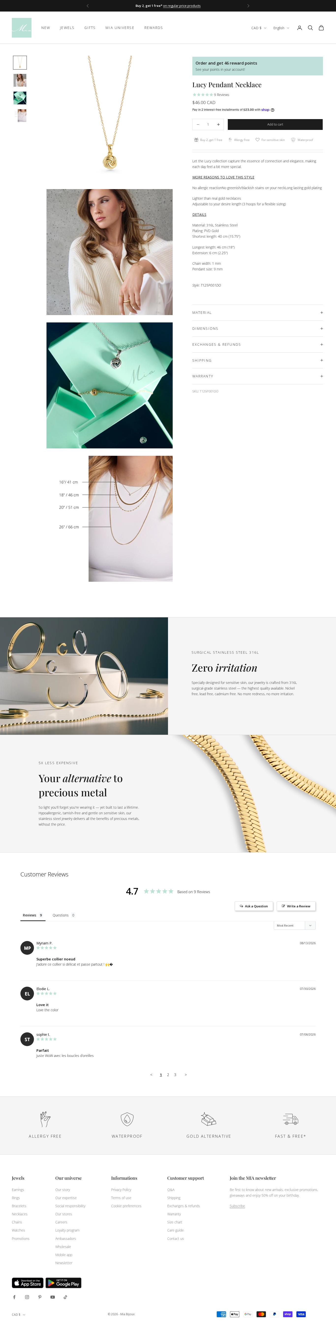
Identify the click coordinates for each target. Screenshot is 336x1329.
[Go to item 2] (20, 80)
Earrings (18, 1189)
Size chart (174, 1222)
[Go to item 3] (20, 98)
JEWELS (67, 27)
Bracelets (19, 1206)
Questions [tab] (61, 915)
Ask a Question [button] (256, 906)
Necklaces (20, 1214)
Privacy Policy (121, 1189)
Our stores (63, 1214)
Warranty (174, 1214)
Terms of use (121, 1197)
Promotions (21, 1238)
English (278, 28)
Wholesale (63, 1246)
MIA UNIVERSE (120, 27)
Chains (17, 1222)
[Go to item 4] (20, 116)
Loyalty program (67, 1230)
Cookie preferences (126, 1206)
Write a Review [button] (298, 906)
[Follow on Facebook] (14, 1297)
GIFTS (90, 27)
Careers (61, 1222)
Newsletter (63, 1262)
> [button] (186, 1074)
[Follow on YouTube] (52, 1297)
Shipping (173, 1197)
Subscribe (237, 1206)
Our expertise (66, 1197)
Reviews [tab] (29, 915)
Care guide (175, 1230)
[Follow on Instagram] (27, 1297)
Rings (16, 1197)
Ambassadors (65, 1238)
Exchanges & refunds (183, 1206)
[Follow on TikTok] (65, 1297)
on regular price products (182, 5)
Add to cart (275, 124)
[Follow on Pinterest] (39, 1297)
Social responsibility (70, 1206)
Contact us (175, 1238)
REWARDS (153, 27)
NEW (45, 27)
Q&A (170, 1189)
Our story (62, 1189)
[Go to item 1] (20, 62)
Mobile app (63, 1254)
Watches (18, 1230)
